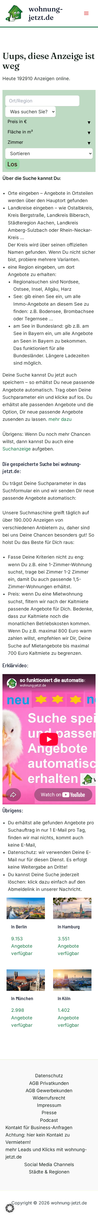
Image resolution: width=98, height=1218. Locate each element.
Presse (49, 1112)
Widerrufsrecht (49, 1098)
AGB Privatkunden (49, 1083)
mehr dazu (60, 419)
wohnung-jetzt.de (46, 13)
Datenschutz (49, 1075)
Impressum (49, 1105)
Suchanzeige (16, 449)
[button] (10, 1208)
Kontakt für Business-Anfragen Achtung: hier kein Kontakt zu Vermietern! (38, 1135)
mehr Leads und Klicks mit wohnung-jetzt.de (46, 1153)
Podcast (49, 1120)
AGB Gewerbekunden (49, 1090)
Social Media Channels (49, 1164)
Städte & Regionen (49, 1172)
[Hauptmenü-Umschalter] (86, 13)
